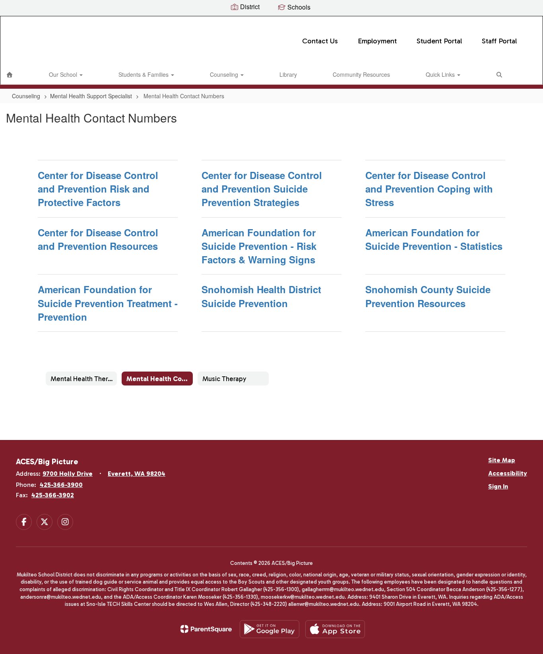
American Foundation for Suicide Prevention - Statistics (433, 239)
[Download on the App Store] (335, 629)
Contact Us (320, 41)
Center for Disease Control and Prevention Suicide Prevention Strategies (262, 188)
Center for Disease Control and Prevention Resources (98, 239)
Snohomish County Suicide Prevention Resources (428, 295)
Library (288, 74)
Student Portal (439, 41)
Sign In (498, 486)
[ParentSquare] (206, 629)
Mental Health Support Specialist (91, 96)
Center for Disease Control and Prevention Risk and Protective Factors (98, 188)
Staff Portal (499, 41)
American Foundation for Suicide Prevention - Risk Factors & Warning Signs (259, 246)
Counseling (225, 74)
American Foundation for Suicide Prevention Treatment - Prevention (108, 302)
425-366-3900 (61, 485)
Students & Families (144, 74)
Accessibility (507, 473)
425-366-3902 (52, 495)
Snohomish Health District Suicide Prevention (261, 295)
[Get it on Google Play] (269, 629)
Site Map (501, 460)
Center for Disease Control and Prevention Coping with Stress (429, 188)
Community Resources (361, 74)
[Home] (9, 74)
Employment (377, 41)
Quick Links (441, 74)
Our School (64, 74)
